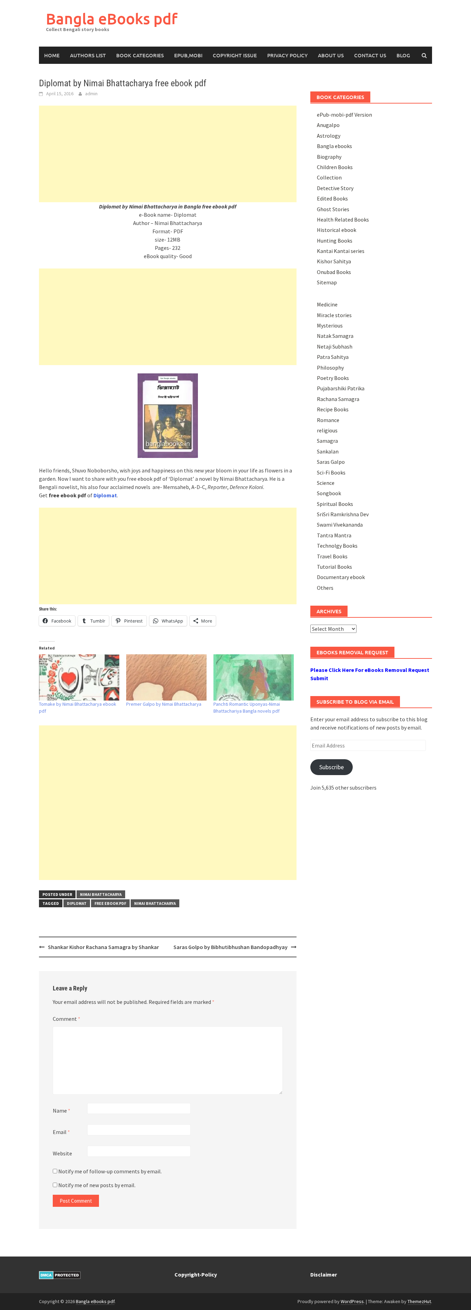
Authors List (88, 55)
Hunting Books (334, 240)
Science (325, 482)
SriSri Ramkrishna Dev (343, 514)
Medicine (327, 304)
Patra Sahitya (333, 356)
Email (61, 1131)
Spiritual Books (335, 503)
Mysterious (330, 325)
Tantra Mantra (334, 535)
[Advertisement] (168, 154)
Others (325, 587)
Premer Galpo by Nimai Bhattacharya (163, 704)
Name (61, 1110)
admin (91, 93)
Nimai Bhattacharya (101, 894)
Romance (328, 420)
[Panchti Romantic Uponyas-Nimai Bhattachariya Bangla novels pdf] (253, 677)
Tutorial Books (334, 566)
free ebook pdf (110, 903)
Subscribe (331, 767)
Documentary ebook (341, 577)
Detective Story (335, 188)
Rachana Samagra (338, 398)
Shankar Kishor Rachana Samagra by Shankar (103, 947)
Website (62, 1153)
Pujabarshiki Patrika (340, 388)
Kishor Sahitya (334, 261)
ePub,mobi (188, 55)
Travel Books (332, 556)
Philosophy (330, 367)
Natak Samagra (335, 335)
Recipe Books (333, 409)
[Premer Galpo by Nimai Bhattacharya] (166, 677)
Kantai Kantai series (340, 250)
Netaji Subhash (334, 346)
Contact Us (370, 55)
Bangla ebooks (334, 146)
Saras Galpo (331, 461)
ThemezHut (419, 1301)
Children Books (335, 167)
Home (52, 55)
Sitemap (327, 282)
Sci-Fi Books (331, 472)
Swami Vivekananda (340, 524)
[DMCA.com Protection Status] (60, 1274)
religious (327, 430)
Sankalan (328, 451)
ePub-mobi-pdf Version (344, 114)
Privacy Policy (287, 55)
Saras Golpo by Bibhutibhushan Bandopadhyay (230, 947)
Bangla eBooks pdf (112, 18)
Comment (66, 1018)
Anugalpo (328, 124)
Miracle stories (334, 315)
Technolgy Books (337, 545)
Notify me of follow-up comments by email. (110, 1171)
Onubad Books (334, 271)
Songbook (329, 493)
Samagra (327, 440)
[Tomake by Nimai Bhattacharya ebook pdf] (79, 677)
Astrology (328, 135)
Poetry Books (333, 377)
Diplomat (77, 903)
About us (331, 55)
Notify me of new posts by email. (97, 1185)
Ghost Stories (333, 209)
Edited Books (332, 198)
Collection (329, 177)
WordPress (352, 1301)
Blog (403, 55)
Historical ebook (336, 229)
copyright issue (235, 55)
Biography (329, 156)
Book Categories (140, 55)
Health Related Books (343, 219)
